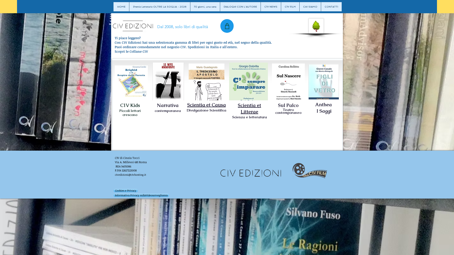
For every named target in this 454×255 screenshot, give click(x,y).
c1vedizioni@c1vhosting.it (130, 174)
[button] (131, 81)
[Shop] (227, 26)
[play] (212, 96)
